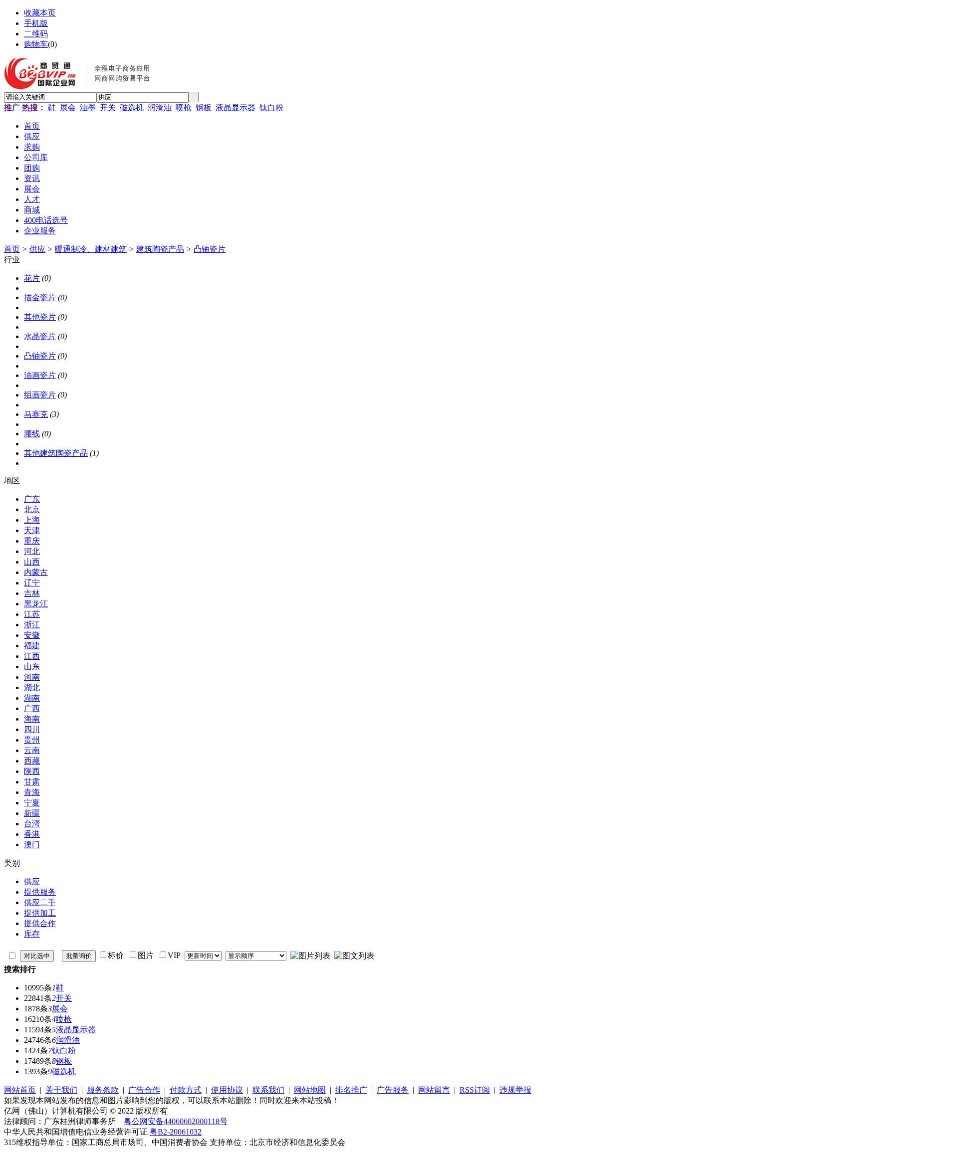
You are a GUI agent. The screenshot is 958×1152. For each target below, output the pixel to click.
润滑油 (160, 107)
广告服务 (393, 1090)
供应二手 (40, 902)
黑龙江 (36, 603)
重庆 (32, 541)
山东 (32, 666)
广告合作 (144, 1090)
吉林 (32, 593)
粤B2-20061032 (176, 1132)
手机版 (36, 23)
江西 (32, 656)
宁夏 (32, 802)
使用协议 (227, 1090)
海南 (32, 719)
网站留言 (434, 1090)
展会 (68, 107)
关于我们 (61, 1090)
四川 (32, 729)
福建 (32, 645)
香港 (32, 834)
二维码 (36, 33)
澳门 (32, 844)
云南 (32, 750)
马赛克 (36, 414)
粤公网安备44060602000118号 (176, 1121)
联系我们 (268, 1090)
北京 (32, 509)
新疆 (32, 813)
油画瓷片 (40, 375)
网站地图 (310, 1090)
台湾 (32, 823)
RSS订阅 (475, 1090)
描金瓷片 (40, 297)
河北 (32, 551)
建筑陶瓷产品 (160, 249)
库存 (32, 934)
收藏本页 (40, 12)
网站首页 (20, 1090)
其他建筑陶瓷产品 (56, 453)
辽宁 (32, 582)
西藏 (32, 761)
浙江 (32, 624)
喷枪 (184, 107)
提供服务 (40, 892)
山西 (32, 562)
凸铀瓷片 (210, 249)
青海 (32, 792)
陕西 (32, 771)
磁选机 (132, 107)
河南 (32, 677)
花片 (32, 278)
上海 (32, 520)
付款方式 (186, 1090)
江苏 (32, 614)
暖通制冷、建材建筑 (91, 249)
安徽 (32, 635)
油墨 (88, 107)
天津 (32, 530)
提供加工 (40, 913)
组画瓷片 (40, 394)
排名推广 (351, 1090)
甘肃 (32, 781)
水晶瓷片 (40, 336)
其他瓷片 (40, 317)
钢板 (204, 107)
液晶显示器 (235, 107)
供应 (37, 249)
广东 (32, 499)
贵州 (32, 740)
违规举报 (515, 1090)
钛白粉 (271, 107)
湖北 (32, 687)
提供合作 (40, 923)
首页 (12, 249)
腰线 (32, 433)
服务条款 (103, 1090)
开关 (108, 107)
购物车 (36, 44)
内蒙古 (36, 572)
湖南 (32, 698)
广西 (32, 708)
